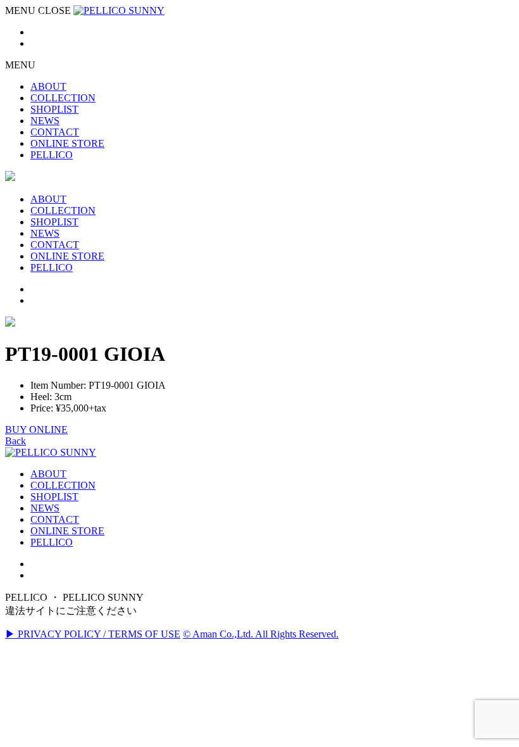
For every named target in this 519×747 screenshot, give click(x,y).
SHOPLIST (54, 496)
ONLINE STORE (67, 530)
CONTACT (54, 519)
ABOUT (48, 473)
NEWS (44, 508)
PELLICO (51, 542)
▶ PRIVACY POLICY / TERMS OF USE (92, 634)
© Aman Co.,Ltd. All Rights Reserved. (261, 634)
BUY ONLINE (36, 429)
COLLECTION (63, 485)
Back (15, 441)
